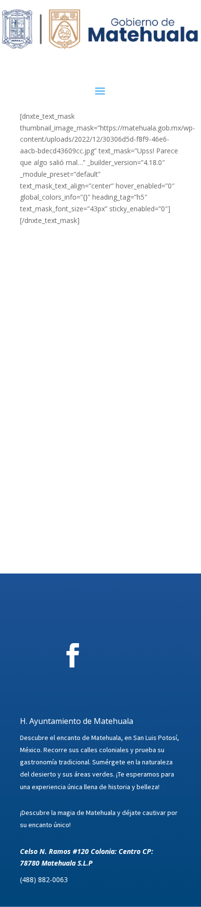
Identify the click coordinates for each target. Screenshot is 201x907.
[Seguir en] (127, 655)
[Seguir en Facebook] (72, 655)
